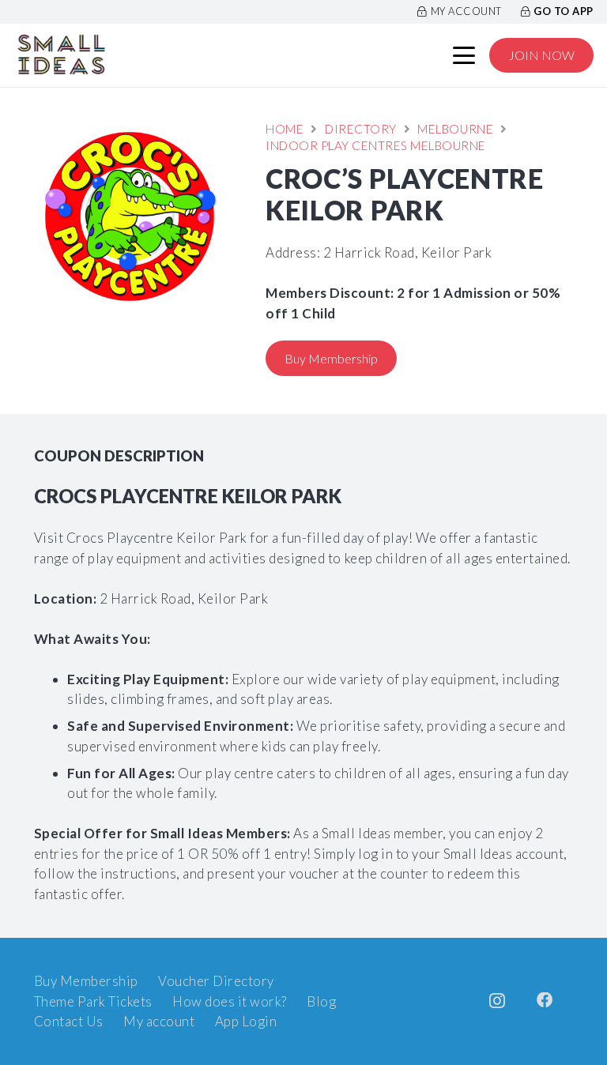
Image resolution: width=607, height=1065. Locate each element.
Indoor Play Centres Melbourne (376, 145)
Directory (361, 129)
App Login (246, 1021)
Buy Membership (86, 981)
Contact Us (69, 1021)
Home (285, 129)
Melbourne (455, 129)
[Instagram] (497, 1001)
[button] (464, 55)
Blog (321, 1001)
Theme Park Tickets (93, 1001)
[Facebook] (545, 1000)
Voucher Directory (216, 981)
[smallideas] (61, 55)
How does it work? (229, 1001)
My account (158, 1021)
